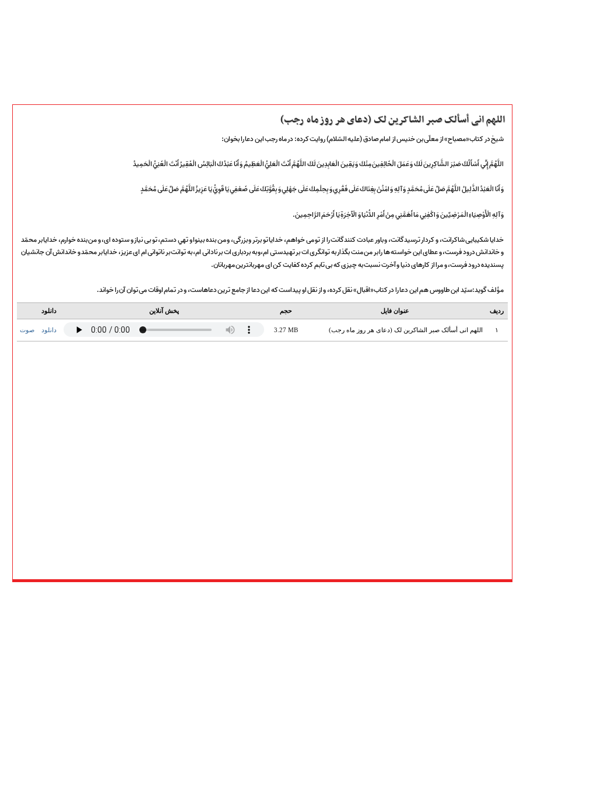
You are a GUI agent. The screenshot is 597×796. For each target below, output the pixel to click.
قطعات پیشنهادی (548, 527)
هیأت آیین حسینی (549, 247)
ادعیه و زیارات (543, 334)
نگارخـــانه (534, 196)
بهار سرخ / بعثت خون (554, 424)
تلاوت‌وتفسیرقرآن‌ (547, 321)
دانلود (49, 329)
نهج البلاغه (538, 360)
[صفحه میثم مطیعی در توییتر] (302, 596)
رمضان (531, 462)
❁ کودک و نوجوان (550, 539)
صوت (27, 329)
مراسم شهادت (542, 488)
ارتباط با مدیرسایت (550, 273)
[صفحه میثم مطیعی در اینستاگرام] (318, 596)
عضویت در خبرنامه (550, 582)
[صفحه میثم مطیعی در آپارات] (204, 596)
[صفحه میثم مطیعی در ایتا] (269, 596)
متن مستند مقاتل (547, 183)
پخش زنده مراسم (547, 234)
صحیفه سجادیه (544, 347)
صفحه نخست (542, 157)
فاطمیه (531, 450)
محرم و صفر (540, 437)
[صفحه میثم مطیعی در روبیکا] (220, 596)
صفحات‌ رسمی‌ (543, 222)
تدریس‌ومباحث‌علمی (553, 373)
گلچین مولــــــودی (547, 501)
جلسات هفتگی (543, 411)
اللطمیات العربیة (547, 398)
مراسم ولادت (540, 475)
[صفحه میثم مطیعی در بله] (237, 596)
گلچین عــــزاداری (546, 514)
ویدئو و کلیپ (541, 209)
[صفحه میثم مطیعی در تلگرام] (286, 596)
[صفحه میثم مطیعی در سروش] (253, 596)
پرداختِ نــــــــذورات (550, 260)
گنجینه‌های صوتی (548, 386)
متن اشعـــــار (538, 170)
